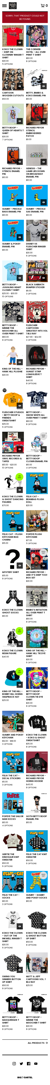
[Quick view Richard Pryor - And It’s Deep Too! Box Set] (44, 566)
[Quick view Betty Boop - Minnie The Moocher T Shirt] (44, 1011)
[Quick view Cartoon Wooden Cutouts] (20, 86)
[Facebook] (29, 1064)
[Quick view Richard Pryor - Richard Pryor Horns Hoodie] (44, 769)
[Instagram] (14, 1064)
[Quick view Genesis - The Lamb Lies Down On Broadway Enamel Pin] (44, 162)
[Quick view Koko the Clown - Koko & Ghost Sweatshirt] (44, 728)
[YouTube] (36, 1064)
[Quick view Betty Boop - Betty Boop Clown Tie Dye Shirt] (44, 685)
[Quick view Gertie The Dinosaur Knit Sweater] (20, 848)
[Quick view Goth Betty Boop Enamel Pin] (44, 810)
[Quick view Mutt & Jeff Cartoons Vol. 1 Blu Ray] (44, 970)
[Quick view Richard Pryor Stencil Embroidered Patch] (44, 121)
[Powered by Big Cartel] (25, 1077)
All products (36, 1043)
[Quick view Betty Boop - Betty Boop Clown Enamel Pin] (44, 449)
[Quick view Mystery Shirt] (20, 566)
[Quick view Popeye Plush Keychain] (44, 528)
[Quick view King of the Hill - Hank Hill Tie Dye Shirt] (44, 644)
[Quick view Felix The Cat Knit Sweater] (44, 848)
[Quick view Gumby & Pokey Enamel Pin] (20, 237)
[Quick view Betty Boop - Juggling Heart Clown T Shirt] (20, 278)
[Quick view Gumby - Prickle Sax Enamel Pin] (44, 202)
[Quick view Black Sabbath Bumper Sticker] (44, 278)
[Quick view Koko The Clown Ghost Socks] (20, 603)
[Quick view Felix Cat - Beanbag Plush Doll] (44, 490)
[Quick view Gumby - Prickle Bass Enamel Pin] (20, 202)
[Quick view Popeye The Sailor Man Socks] (20, 810)
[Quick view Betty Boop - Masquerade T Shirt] (20, 1011)
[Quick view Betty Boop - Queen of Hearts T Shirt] (20, 121)
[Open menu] (4, 5)
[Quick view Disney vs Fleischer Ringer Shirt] (44, 237)
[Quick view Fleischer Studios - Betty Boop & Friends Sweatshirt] (20, 406)
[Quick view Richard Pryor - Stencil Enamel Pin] (20, 162)
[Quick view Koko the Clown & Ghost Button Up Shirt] (44, 926)
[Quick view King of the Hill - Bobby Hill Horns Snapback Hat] (20, 685)
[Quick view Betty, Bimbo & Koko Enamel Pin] (44, 86)
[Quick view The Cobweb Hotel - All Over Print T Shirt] (44, 43)
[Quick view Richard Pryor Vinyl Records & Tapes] (20, 449)
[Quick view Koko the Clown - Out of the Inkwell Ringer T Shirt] (20, 926)
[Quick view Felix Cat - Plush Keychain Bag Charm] (20, 528)
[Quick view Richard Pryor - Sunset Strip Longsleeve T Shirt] (44, 362)
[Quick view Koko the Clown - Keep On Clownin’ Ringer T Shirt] (20, 43)
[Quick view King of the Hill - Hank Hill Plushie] (20, 362)
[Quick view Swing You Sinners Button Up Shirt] (20, 970)
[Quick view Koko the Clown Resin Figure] (20, 644)
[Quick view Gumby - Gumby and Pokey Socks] (44, 888)
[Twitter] (21, 1064)
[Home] (13, 5)
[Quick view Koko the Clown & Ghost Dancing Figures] (20, 490)
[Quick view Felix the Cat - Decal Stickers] (20, 769)
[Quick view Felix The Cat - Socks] (20, 888)
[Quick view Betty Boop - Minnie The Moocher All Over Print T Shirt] (20, 319)
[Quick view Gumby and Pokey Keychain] (20, 728)
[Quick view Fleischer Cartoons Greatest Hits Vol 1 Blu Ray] (44, 319)
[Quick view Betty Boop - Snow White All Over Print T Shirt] (44, 406)
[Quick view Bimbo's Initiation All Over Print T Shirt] (44, 603)
